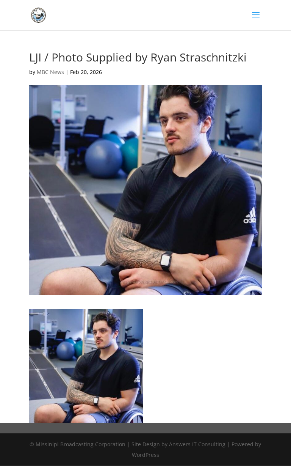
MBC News (50, 72)
